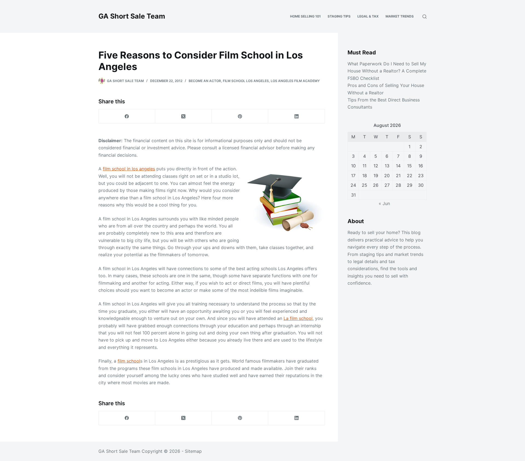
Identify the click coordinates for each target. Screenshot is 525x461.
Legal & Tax (368, 16)
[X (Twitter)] (183, 116)
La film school (298, 318)
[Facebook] (127, 116)
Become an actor (205, 81)
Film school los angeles (246, 81)
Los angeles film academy (295, 81)
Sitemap (193, 451)
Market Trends (400, 16)
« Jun (384, 203)
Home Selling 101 (305, 16)
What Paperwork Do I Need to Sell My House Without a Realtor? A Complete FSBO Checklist (387, 71)
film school (129, 361)
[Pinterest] (240, 116)
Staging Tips (339, 16)
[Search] (424, 16)
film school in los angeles (129, 168)
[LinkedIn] (296, 116)
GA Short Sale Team (131, 16)
